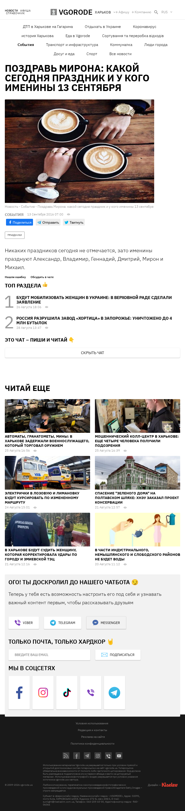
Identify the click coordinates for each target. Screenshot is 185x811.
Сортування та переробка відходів (133, 35)
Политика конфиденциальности (92, 743)
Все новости (120, 53)
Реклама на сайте (93, 737)
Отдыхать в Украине (103, 26)
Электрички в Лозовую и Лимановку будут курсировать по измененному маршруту (42, 498)
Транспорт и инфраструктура (72, 44)
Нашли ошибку (15, 277)
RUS (164, 12)
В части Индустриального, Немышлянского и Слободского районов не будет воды (137, 554)
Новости (11, 10)
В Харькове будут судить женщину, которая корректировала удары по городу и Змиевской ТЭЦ (41, 554)
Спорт (91, 53)
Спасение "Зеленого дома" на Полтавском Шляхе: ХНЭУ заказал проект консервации (137, 498)
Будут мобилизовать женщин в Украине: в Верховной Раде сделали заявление (94, 300)
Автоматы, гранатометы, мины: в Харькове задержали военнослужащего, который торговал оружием (47, 441)
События (26, 44)
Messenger (110, 623)
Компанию (143, 12)
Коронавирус (144, 26)
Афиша (25, 10)
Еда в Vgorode (78, 35)
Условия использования (92, 723)
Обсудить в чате (42, 277)
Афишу (124, 12)
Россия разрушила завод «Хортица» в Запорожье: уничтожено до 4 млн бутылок (94, 320)
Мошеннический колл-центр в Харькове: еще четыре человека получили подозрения (137, 441)
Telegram (66, 623)
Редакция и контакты (92, 730)
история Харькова (37, 35)
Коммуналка (121, 44)
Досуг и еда (64, 53)
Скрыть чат (92, 352)
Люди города (155, 44)
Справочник (15, 13)
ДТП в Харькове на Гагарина (48, 26)
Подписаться (122, 655)
